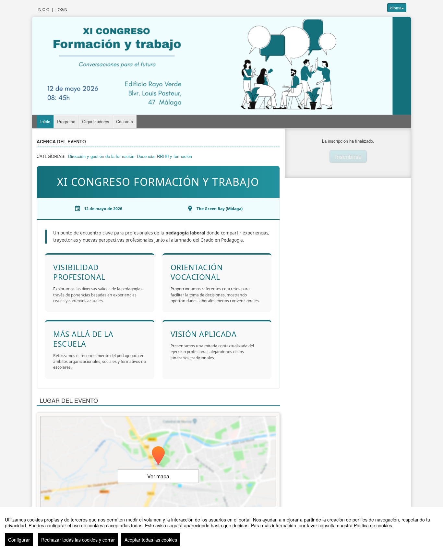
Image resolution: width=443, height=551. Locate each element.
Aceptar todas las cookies (151, 539)
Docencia (145, 156)
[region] (221, 529)
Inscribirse (348, 156)
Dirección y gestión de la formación (101, 156)
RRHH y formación (174, 156)
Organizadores (95, 121)
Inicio (43, 9)
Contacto (124, 121)
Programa (66, 121)
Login (61, 9)
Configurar (19, 539)
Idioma (395, 7)
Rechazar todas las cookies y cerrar (78, 539)
